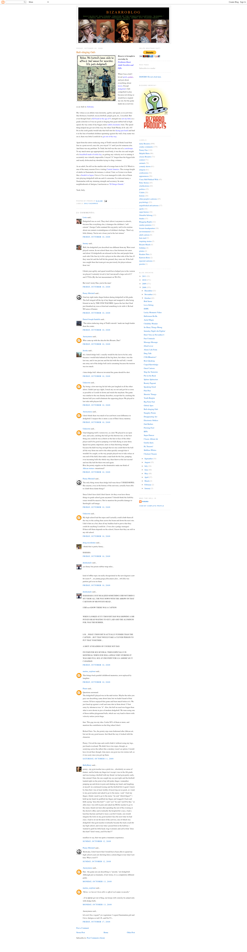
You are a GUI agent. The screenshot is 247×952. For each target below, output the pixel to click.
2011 (144, 276)
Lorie (85, 217)
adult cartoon (144, 234)
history (142, 195)
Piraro (85, 688)
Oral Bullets (148, 424)
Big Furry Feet (149, 401)
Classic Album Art (151, 439)
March (147, 481)
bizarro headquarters (147, 228)
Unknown (86, 382)
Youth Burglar (149, 398)
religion (142, 169)
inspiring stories (145, 241)
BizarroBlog (123, 12)
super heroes (144, 212)
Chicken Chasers (150, 454)
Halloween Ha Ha (150, 316)
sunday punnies (145, 225)
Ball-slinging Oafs (85, 52)
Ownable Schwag (146, 215)
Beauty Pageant (150, 383)
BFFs (146, 431)
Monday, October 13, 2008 (97, 881)
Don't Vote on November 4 (154, 334)
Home (106, 932)
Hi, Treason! (148, 446)
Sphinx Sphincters (151, 379)
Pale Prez (147, 390)
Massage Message (151, 342)
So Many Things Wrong (153, 327)
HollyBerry (87, 765)
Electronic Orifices (151, 420)
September (149, 458)
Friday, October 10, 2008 (96, 236)
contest (142, 159)
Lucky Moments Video (153, 312)
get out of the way (109, 136)
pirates (141, 251)
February (148, 484)
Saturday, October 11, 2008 (98, 758)
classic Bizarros (145, 156)
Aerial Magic (149, 320)
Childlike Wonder (151, 323)
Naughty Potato (150, 413)
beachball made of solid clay (91, 154)
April (147, 477)
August (148, 462)
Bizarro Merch (144, 244)
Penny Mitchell (89, 293)
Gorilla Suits (149, 442)
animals (142, 163)
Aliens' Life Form (150, 349)
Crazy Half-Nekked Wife (148, 179)
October (148, 298)
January (148, 488)
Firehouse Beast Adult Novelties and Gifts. (126, 65)
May (147, 473)
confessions (143, 173)
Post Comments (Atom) (96, 938)
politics (142, 189)
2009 (144, 283)
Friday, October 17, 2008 (96, 921)
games (130, 77)
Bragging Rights (145, 221)
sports (125, 77)
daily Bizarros (91, 203)
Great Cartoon (149, 368)
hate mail (142, 238)
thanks (141, 218)
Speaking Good (150, 387)
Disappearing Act (150, 416)
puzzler (142, 264)
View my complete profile (151, 506)
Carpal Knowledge (151, 364)
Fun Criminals (149, 338)
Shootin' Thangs (150, 394)
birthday (142, 248)
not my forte (126, 118)
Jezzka (85, 350)
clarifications (144, 186)
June (147, 469)
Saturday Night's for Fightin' (154, 331)
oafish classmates (113, 124)
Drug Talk (148, 353)
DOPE (146, 308)
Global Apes (148, 405)
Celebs (142, 192)
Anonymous (87, 336)
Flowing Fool (149, 427)
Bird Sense (148, 301)
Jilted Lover (148, 346)
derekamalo (87, 562)
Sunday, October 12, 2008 (97, 841)
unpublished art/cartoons (149, 205)
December (149, 290)
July (146, 466)
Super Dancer (149, 435)
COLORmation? (150, 357)
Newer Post (80, 932)
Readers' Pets (144, 254)
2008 (144, 287)
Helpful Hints (144, 153)
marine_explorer (89, 671)
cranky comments (146, 146)
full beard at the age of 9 (101, 118)
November (149, 294)
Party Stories (144, 182)
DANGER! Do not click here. (150, 76)
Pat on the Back (150, 375)
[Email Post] (105, 201)
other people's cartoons (148, 199)
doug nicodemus (89, 542)
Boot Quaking (149, 360)
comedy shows (145, 166)
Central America (113, 169)
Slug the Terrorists (151, 372)
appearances (144, 176)
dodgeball (122, 88)
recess (120, 85)
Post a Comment (82, 928)
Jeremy (85, 243)
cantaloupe (128, 148)
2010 (144, 280)
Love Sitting (149, 305)
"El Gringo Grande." (117, 184)
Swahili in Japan (87, 175)
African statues (88, 468)
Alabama (90, 106)
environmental (145, 231)
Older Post (131, 932)
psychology (143, 202)
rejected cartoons (145, 261)
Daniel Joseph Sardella (91, 319)
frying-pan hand (122, 130)
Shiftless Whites (150, 450)
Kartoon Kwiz (144, 257)
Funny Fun (143, 150)
